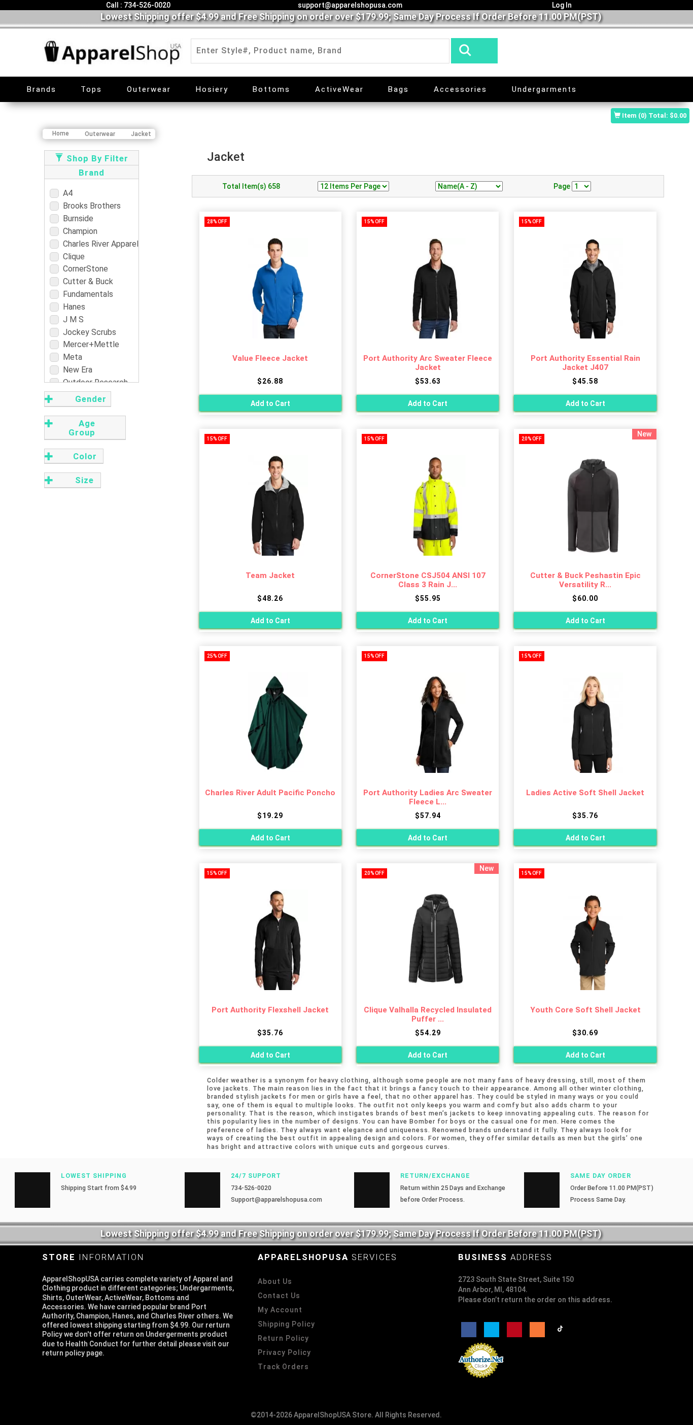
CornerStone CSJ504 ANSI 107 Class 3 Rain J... (428, 580)
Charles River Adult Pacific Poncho (270, 792)
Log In (561, 5)
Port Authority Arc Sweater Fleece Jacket (427, 363)
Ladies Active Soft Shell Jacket (585, 792)
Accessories (460, 89)
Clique (72, 256)
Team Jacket (270, 575)
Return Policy (283, 1338)
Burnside (76, 218)
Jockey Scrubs (87, 332)
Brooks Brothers (90, 206)
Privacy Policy (284, 1352)
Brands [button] (41, 89)
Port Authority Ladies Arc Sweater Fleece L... (427, 797)
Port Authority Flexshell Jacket (270, 1009)
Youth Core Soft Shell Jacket (585, 1009)
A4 (66, 193)
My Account (280, 1310)
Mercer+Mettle (89, 344)
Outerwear (149, 89)
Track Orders (283, 1367)
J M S (71, 319)
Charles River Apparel (98, 244)
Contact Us (279, 1296)
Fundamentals (86, 294)
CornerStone (83, 269)
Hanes (72, 307)
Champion (78, 231)
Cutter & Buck (86, 281)
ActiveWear (339, 89)
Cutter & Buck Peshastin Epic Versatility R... (585, 580)
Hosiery (212, 89)
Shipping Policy (286, 1324)
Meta (70, 357)
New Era (75, 370)
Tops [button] (91, 89)
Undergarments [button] (544, 89)
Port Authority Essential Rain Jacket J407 (585, 363)
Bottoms (271, 89)
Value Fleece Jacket (270, 358)
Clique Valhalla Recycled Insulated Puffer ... (428, 1014)
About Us (275, 1281)
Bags (398, 89)
